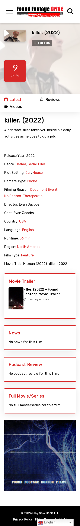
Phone (32, 181)
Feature (27, 255)
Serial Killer (36, 164)
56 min (25, 238)
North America (28, 247)
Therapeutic (32, 196)
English (28, 230)
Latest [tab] (15, 99)
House (38, 172)
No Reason (12, 196)
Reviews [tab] (52, 99)
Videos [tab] (16, 107)
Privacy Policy (23, 519)
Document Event (43, 189)
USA (22, 221)
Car (28, 172)
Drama (21, 164)
